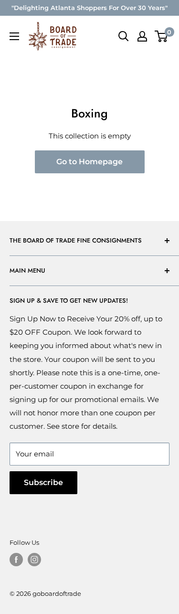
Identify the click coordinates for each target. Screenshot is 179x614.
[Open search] (123, 36)
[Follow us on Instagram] (34, 559)
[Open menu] (14, 36)
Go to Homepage (89, 161)
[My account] (142, 36)
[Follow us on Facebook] (16, 559)
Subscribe (43, 482)
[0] (162, 36)
